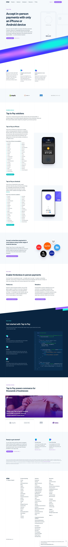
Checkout (22, 487)
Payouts (22, 508)
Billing (22, 484)
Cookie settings (52, 494)
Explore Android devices (12, 256)
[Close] (66, 541)
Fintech (36, 502)
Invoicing (22, 499)
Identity (22, 498)
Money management (38, 495)
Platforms (37, 496)
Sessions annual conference (54, 486)
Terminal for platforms (11, 299)
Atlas (21, 481)
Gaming (36, 504)
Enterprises (37, 480)
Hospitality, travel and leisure (40, 505)
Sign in (51, 2)
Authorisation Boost (24, 483)
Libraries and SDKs (38, 533)
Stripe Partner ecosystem (39, 521)
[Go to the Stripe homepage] (7, 478)
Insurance (36, 507)
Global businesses (38, 490)
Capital (22, 486)
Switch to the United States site (47, 544)
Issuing (22, 501)
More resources (52, 496)
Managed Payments (24, 504)
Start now (17, 38)
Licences (51, 491)
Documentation (38, 527)
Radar (22, 510)
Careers (50, 502)
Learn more (9, 451)
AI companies (37, 499)
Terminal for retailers (40, 299)
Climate (22, 489)
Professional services (39, 511)
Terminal (22, 516)
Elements (22, 495)
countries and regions (46, 461)
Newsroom (51, 503)
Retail (36, 514)
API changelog (37, 532)
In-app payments (38, 492)
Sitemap (50, 493)
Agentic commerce (38, 483)
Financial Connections (24, 496)
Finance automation (38, 489)
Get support (51, 511)
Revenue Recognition (24, 511)
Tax (21, 514)
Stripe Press (51, 505)
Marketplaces (37, 493)
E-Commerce (37, 486)
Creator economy (38, 501)
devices (8, 192)
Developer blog (38, 536)
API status (37, 530)
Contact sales (57, 2)
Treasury (22, 517)
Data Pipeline (23, 493)
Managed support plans (53, 512)
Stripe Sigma (23, 513)
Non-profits (37, 510)
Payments (22, 507)
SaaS (36, 498)
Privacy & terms (52, 487)
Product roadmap (52, 500)
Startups (36, 481)
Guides (50, 480)
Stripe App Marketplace (39, 520)
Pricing (36, 1)
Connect (22, 490)
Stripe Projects (37, 535)
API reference (37, 529)
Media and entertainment (39, 508)
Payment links (23, 505)
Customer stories (52, 481)
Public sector (37, 513)
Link (21, 502)
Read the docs (10, 174)
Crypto (22, 492)
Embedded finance (38, 487)
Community (51, 484)
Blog (50, 483)
